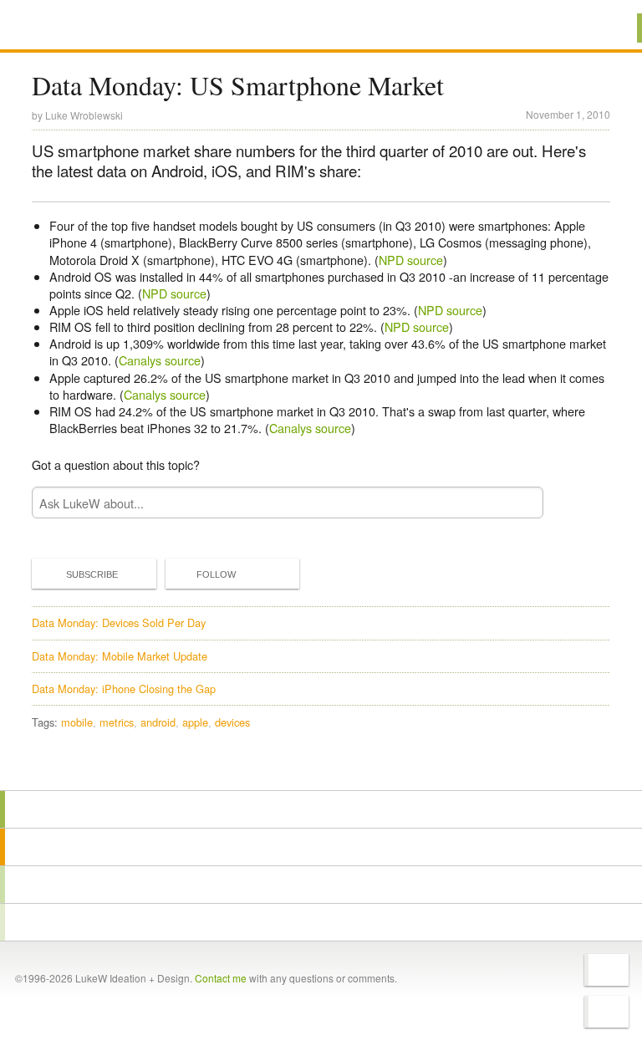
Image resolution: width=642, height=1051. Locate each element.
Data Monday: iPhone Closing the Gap (124, 688)
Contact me (221, 978)
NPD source (411, 259)
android (158, 722)
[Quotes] (321, 847)
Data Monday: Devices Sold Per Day (119, 622)
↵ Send (519, 503)
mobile (77, 722)
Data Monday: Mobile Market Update (119, 656)
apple (195, 722)
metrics (116, 722)
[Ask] (321, 922)
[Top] (321, 766)
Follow (216, 574)
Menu (608, 28)
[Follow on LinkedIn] (606, 1012)
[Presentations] (321, 884)
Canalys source (160, 360)
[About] (321, 809)
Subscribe (92, 574)
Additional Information (92, 27)
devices (232, 722)
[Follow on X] (606, 970)
